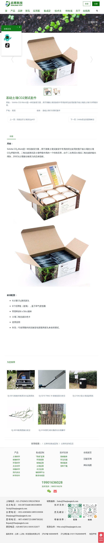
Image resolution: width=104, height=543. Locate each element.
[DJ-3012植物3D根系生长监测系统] (21, 380)
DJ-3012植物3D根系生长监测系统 (21, 396)
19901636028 (52, 482)
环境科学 (16, 463)
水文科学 (16, 466)
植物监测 (40, 463)
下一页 (82, 119)
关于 (78, 10)
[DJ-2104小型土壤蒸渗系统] (83, 380)
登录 (87, 4)
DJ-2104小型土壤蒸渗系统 (83, 396)
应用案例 (36, 11)
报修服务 (63, 456)
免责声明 (92, 534)
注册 (96, 4)
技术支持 (58, 11)
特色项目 (69, 11)
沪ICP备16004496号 (50, 534)
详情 (11, 136)
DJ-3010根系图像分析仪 (20, 430)
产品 (13, 10)
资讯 (27, 10)
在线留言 (88, 452)
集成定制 (47, 11)
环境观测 (40, 459)
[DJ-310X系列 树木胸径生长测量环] (52, 414)
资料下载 (63, 466)
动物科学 (16, 469)
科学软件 (16, 475)
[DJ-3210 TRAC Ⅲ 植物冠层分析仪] (52, 380)
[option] (52, 60)
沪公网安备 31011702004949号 (73, 534)
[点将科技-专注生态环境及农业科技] (14, 4)
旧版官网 (88, 458)
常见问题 (63, 459)
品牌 (20, 10)
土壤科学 (16, 456)
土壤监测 (40, 466)
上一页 (22, 119)
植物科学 (16, 459)
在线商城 (86, 11)
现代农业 (16, 472)
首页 (6, 11)
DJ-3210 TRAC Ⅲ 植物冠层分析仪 (52, 396)
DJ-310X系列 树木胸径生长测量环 (52, 430)
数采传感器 (40, 475)
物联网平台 (40, 472)
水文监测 (40, 469)
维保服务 (63, 463)
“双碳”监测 (40, 456)
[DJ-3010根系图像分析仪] (21, 414)
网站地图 (88, 465)
